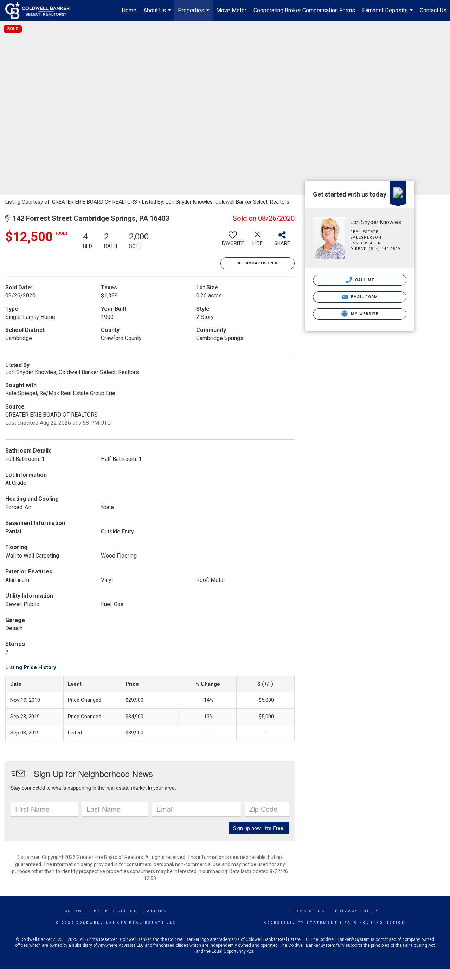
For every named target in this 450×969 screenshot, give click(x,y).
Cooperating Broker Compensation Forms (304, 10)
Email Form (363, 297)
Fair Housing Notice (375, 922)
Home (129, 10)
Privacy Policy (357, 911)
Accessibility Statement (301, 922)
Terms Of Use (308, 911)
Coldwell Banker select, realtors (116, 911)
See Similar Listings (257, 263)
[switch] (232, 241)
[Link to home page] (41, 10)
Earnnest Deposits (388, 14)
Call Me (364, 280)
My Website (363, 314)
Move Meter (231, 10)
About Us (158, 14)
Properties (194, 14)
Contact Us (433, 10)
